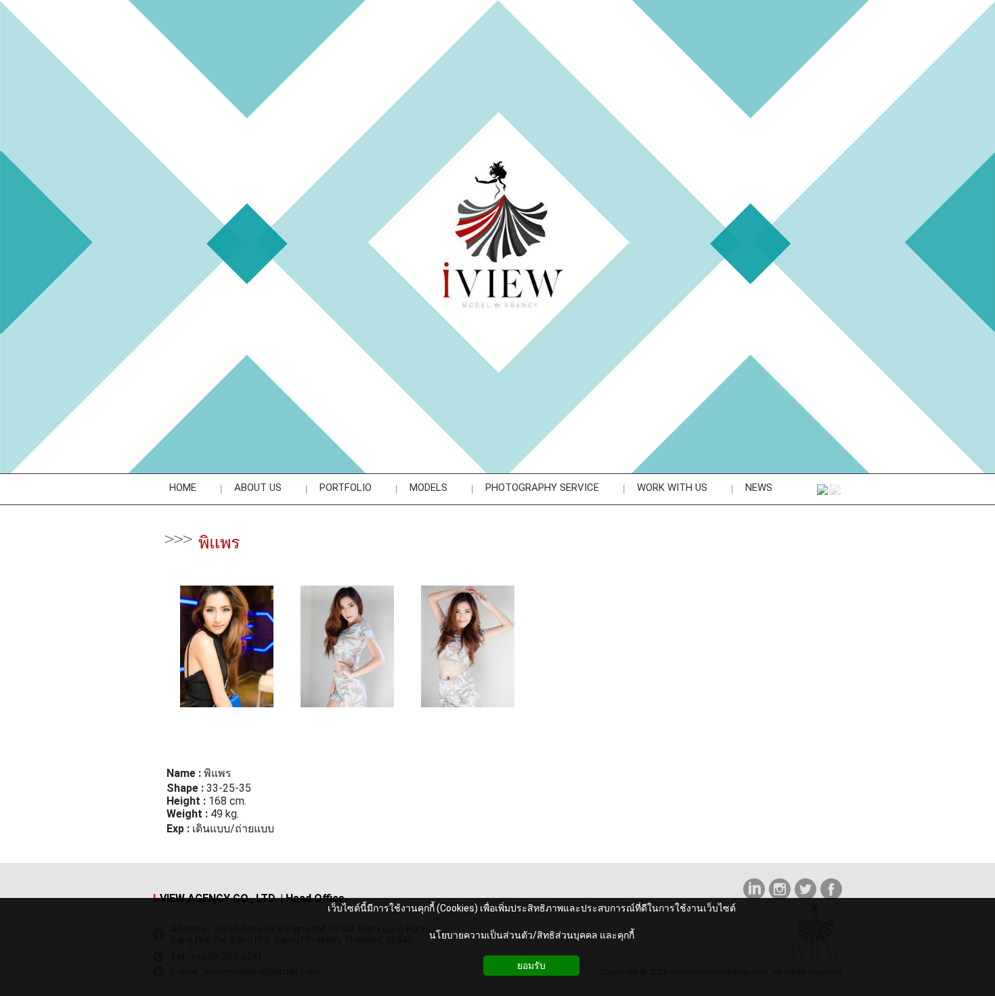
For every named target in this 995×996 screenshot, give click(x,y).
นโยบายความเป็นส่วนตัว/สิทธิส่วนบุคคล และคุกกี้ (531, 935)
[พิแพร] (227, 708)
